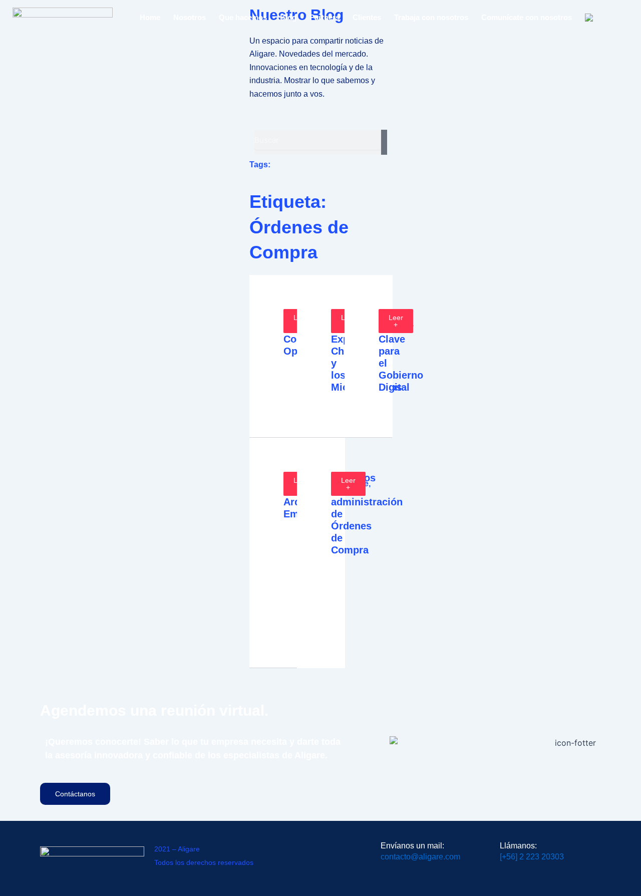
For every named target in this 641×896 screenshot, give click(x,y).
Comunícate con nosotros (526, 17)
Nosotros (189, 17)
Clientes (367, 17)
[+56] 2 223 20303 (532, 856)
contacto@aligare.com (420, 856)
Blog (288, 17)
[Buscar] (384, 142)
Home (150, 17)
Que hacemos (243, 17)
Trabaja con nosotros (431, 17)
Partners (324, 17)
